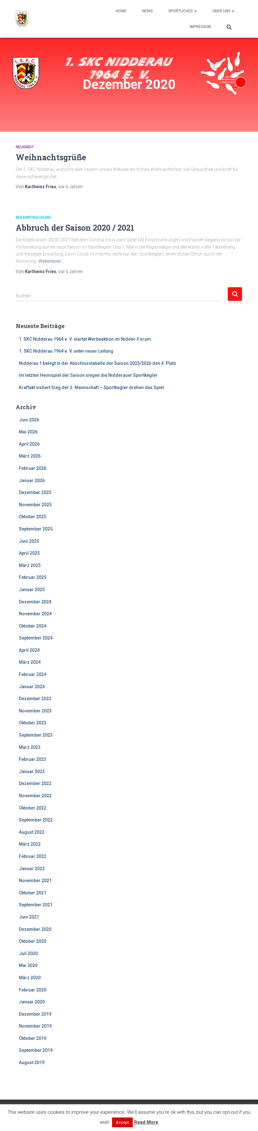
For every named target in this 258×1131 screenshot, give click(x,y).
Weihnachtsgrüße (51, 157)
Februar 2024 (32, 674)
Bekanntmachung (33, 217)
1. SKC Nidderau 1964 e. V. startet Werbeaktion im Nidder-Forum (85, 339)
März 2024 (30, 662)
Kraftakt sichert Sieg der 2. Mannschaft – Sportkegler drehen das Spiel (91, 387)
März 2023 (30, 747)
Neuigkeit (25, 147)
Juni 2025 (29, 541)
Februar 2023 (32, 759)
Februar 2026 (32, 468)
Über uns (221, 11)
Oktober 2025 (32, 516)
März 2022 (30, 844)
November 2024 (35, 613)
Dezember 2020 (35, 929)
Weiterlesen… (51, 261)
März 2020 (30, 977)
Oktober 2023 (32, 722)
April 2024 (29, 650)
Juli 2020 (28, 953)
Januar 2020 (32, 1001)
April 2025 (29, 553)
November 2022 (35, 795)
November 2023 (35, 710)
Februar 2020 (32, 989)
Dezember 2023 (35, 698)
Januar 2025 (32, 589)
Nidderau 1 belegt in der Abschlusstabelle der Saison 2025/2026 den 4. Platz (97, 363)
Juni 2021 (29, 917)
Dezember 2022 (35, 783)
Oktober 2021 (32, 892)
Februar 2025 (32, 577)
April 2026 (29, 444)
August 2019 (31, 1062)
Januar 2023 (32, 771)
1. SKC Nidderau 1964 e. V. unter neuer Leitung (66, 351)
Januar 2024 (32, 686)
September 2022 (36, 819)
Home (121, 11)
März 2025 (30, 565)
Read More (146, 1122)
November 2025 (35, 504)
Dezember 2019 (35, 1014)
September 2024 (36, 637)
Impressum (200, 27)
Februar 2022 (32, 856)
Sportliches (181, 11)
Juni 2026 (29, 419)
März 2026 (30, 455)
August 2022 (31, 832)
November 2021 (35, 880)
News (147, 11)
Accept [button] (122, 1122)
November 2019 (35, 1026)
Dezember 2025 (35, 492)
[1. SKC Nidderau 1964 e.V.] (22, 19)
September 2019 (36, 1050)
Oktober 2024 (32, 626)
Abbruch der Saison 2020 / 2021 (75, 227)
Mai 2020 (28, 965)
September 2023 (36, 735)
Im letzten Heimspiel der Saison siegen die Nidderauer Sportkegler (88, 375)
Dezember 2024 (35, 601)
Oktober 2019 (32, 1038)
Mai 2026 (28, 431)
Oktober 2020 (32, 941)
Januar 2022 (32, 868)
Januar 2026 (32, 480)
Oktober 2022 (32, 807)
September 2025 (36, 528)
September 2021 (36, 904)
